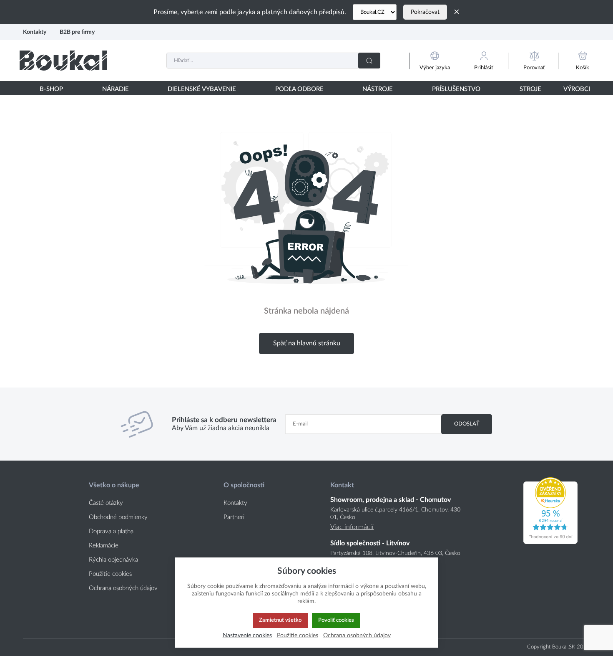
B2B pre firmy (77, 32)
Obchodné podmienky (118, 517)
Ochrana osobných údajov (123, 588)
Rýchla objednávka (113, 560)
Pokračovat (425, 12)
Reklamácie (103, 545)
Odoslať (467, 423)
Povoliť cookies (336, 620)
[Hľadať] (369, 60)
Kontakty (34, 32)
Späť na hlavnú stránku (306, 343)
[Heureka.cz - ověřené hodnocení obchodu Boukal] (550, 542)
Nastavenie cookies (247, 635)
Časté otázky (106, 503)
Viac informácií (352, 527)
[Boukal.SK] (63, 60)
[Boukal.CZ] (375, 12)
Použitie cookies (110, 574)
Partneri (234, 517)
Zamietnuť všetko (280, 620)
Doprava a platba (111, 531)
